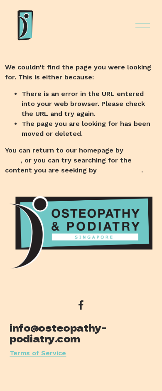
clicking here (120, 170)
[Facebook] (81, 305)
